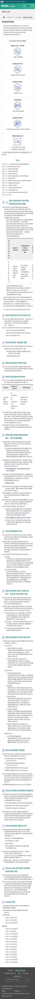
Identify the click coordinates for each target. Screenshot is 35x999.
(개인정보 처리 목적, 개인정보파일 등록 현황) (19, 164)
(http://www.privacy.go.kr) (11, 855)
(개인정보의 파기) (11, 178)
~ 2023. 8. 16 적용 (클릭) (11, 942)
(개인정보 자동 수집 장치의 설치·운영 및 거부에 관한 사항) (19, 180)
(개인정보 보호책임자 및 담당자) (15, 187)
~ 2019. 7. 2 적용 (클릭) (10, 931)
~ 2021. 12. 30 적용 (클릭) (11, 934)
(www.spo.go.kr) (24, 768)
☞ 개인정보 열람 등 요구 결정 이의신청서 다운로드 (17, 518)
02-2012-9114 (10, 991)
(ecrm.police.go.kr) (22, 770)
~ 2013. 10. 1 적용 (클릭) (11, 920)
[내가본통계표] (28, 6)
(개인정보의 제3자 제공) (13, 171)
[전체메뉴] (31, 6)
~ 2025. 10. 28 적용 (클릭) (11, 959)
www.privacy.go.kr (20, 299)
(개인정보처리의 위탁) (12, 173)
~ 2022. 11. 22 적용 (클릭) (11, 936)
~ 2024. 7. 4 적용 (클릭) (10, 949)
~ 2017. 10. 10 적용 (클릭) (11, 923)
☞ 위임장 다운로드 (9, 483)
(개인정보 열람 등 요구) (13, 190)
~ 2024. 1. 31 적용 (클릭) (11, 947)
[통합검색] (24, 6)
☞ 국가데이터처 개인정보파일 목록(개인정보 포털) (16, 309)
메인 (4, 17)
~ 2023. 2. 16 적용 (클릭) (11, 939)
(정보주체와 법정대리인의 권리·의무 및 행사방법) (18, 176)
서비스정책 (18, 17)
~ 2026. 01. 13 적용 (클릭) (11, 962)
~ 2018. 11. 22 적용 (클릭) (11, 929)
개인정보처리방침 (27, 17)
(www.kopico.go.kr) (11, 765)
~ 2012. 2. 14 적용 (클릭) (11, 917)
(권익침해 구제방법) (13, 185)
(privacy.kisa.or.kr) (11, 760)
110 (21, 991)
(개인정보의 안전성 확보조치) (14, 183)
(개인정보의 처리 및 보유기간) (14, 166)
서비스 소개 (10, 17)
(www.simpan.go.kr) (20, 784)
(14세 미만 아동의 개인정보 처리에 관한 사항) (18, 192)
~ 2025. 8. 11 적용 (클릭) (11, 957)
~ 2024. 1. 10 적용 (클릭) (11, 944)
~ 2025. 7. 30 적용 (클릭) (11, 954)
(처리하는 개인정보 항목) (13, 169)
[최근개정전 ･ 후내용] (9, 908)
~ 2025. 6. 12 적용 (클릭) (11, 952)
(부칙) (10, 194)
